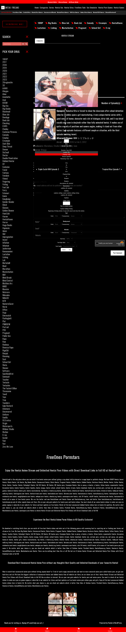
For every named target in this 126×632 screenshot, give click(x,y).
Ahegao (5, 91)
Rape (4, 338)
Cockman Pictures (9, 131)
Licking (54, 27)
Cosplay (5, 137)
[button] (66, 144)
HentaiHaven (117, 22)
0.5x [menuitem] (66, 171)
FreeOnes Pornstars (63, 456)
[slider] (66, 153)
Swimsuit (6, 376)
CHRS (4, 126)
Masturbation (67, 27)
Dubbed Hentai (8, 161)
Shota (4, 365)
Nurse (4, 306)
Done (70, 249)
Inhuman (5, 245)
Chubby (5, 129)
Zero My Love (7, 446)
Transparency (65, 216)
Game (4, 195)
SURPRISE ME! (15, 24)
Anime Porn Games (86, 12)
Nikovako (6, 295)
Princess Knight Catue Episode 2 (67, 78)
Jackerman (6, 248)
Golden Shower (8, 210)
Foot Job (5, 187)
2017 (4, 61)
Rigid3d (5, 350)
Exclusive (6, 166)
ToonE (4, 394)
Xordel (4, 437)
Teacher (5, 379)
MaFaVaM (6, 263)
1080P (40, 22)
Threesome (6, 391)
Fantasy (5, 172)
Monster (5, 289)
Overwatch (6, 315)
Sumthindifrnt (7, 373)
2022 (4, 76)
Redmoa (5, 344)
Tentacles (6, 385)
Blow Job (65, 22)
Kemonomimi (7, 251)
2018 (4, 64)
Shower (5, 367)
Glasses (5, 207)
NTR (4, 300)
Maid (4, 265)
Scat (4, 359)
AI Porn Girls (73, 2)
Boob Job (78, 22)
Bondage (5, 117)
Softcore (5, 370)
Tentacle (5, 382)
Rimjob (5, 353)
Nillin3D (5, 297)
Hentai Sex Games (37, 12)
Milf (4, 274)
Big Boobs (52, 22)
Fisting (5, 184)
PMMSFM (6, 324)
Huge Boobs (7, 225)
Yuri (4, 443)
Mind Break (7, 277)
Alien (4, 94)
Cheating (6, 123)
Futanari (5, 193)
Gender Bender (8, 201)
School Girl (96, 27)
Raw (4, 341)
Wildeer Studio (8, 429)
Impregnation (7, 236)
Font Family (59, 246)
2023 (4, 79)
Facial (4, 169)
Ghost (4, 204)
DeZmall (5, 152)
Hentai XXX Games (98, 12)
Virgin (4, 423)
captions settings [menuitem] (66, 193)
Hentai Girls (52, 2)
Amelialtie (6, 96)
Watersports (7, 426)
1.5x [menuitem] (66, 167)
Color (52, 216)
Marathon (6, 268)
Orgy (4, 312)
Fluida (110, 623)
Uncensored (7, 411)
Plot (4, 321)
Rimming (5, 356)
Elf (3, 163)
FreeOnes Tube (17, 12)
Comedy (90, 22)
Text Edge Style (61, 242)
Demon (5, 149)
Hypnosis (6, 228)
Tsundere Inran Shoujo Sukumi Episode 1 (67, 89)
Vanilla (5, 417)
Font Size (62, 239)
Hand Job (6, 213)
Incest (4, 239)
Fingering (6, 181)
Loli (3, 260)
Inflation (5, 242)
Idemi (4, 231)
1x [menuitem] (66, 169)
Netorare (6, 292)
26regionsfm (7, 82)
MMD (4, 286)
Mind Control (7, 280)
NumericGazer (8, 303)
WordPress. (118, 623)
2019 (4, 67)
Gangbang (6, 198)
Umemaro (6, 408)
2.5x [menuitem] (66, 163)
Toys (4, 396)
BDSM (4, 102)
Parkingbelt (7, 318)
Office (4, 309)
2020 (4, 70)
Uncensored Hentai (50, 12)
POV (4, 330)
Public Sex (6, 335)
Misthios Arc (7, 283)
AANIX (5, 88)
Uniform (5, 414)
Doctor (5, 155)
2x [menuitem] (66, 165)
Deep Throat (7, 146)
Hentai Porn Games (63, 12)
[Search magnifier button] (26, 44)
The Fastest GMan (9, 388)
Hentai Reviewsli (111, 12)
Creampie (103, 22)
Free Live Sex (7, 12)
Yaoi (4, 440)
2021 (4, 73)
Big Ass (5, 105)
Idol (3, 233)
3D (3, 85)
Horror (5, 222)
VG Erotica (6, 420)
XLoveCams (62, 2)
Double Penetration (10, 158)
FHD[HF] (40, 40)
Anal (4, 99)
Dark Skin (6, 143)
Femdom (5, 175)
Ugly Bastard (7, 405)
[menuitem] (66, 169)
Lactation (41, 27)
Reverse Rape (7, 347)
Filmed (5, 178)
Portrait (5, 327)
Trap (4, 399)
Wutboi (5, 432)
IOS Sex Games (74, 12)
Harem (5, 216)
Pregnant (82, 27)
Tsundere (6, 402)
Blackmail (6, 111)
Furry (4, 190)
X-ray (108, 27)
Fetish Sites (27, 12)
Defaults (64, 249)
